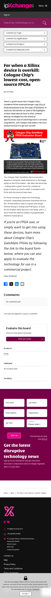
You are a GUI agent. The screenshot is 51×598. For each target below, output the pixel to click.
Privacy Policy (9, 564)
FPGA (6, 353)
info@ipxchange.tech (15, 529)
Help (6, 560)
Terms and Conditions (13, 568)
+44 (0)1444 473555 (14, 534)
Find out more (24, 338)
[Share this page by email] (23, 284)
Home (6, 493)
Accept (24, 593)
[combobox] (25, 33)
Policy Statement (11, 573)
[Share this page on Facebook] (6, 284)
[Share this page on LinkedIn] (17, 284)
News (12, 493)
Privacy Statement (33, 589)
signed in (17, 313)
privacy (44, 439)
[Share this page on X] (11, 284)
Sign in (7, 14)
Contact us (8, 556)
